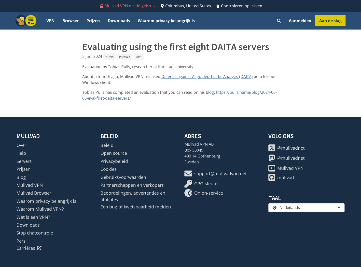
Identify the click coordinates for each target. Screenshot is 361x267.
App (138, 57)
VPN (50, 20)
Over (21, 145)
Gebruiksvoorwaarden (123, 177)
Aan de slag (330, 20)
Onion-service (208, 193)
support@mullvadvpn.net (220, 173)
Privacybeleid (114, 161)
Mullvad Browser (33, 193)
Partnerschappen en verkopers (132, 185)
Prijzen (93, 20)
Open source (113, 153)
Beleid (106, 145)
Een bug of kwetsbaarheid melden (135, 207)
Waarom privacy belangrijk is (166, 20)
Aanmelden (300, 20)
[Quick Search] (279, 20)
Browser (70, 20)
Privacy (125, 57)
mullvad (285, 177)
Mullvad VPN (29, 185)
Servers (24, 161)
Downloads (119, 20)
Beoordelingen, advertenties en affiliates (132, 196)
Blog (21, 177)
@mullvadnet (291, 148)
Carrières (25, 248)
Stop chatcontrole (34, 233)
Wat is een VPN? (33, 217)
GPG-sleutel (206, 184)
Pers (21, 241)
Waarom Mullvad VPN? (40, 209)
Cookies (108, 169)
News (109, 57)
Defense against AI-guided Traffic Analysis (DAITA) (207, 76)
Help (21, 153)
